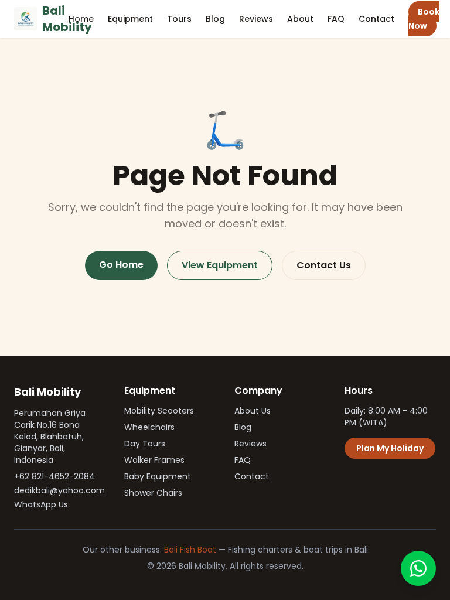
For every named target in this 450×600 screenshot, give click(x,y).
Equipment (130, 19)
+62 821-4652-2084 (54, 476)
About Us (252, 411)
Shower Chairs (153, 493)
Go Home (121, 264)
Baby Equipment (157, 476)
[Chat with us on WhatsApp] (418, 568)
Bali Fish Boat (190, 549)
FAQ (336, 19)
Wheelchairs (149, 427)
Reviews (256, 19)
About (300, 19)
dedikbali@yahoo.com (59, 490)
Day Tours (144, 443)
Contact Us (323, 265)
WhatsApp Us (41, 504)
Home (81, 19)
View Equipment (220, 265)
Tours (179, 19)
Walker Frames (154, 460)
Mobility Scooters (159, 411)
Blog (215, 19)
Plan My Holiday (390, 448)
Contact (376, 19)
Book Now (423, 19)
